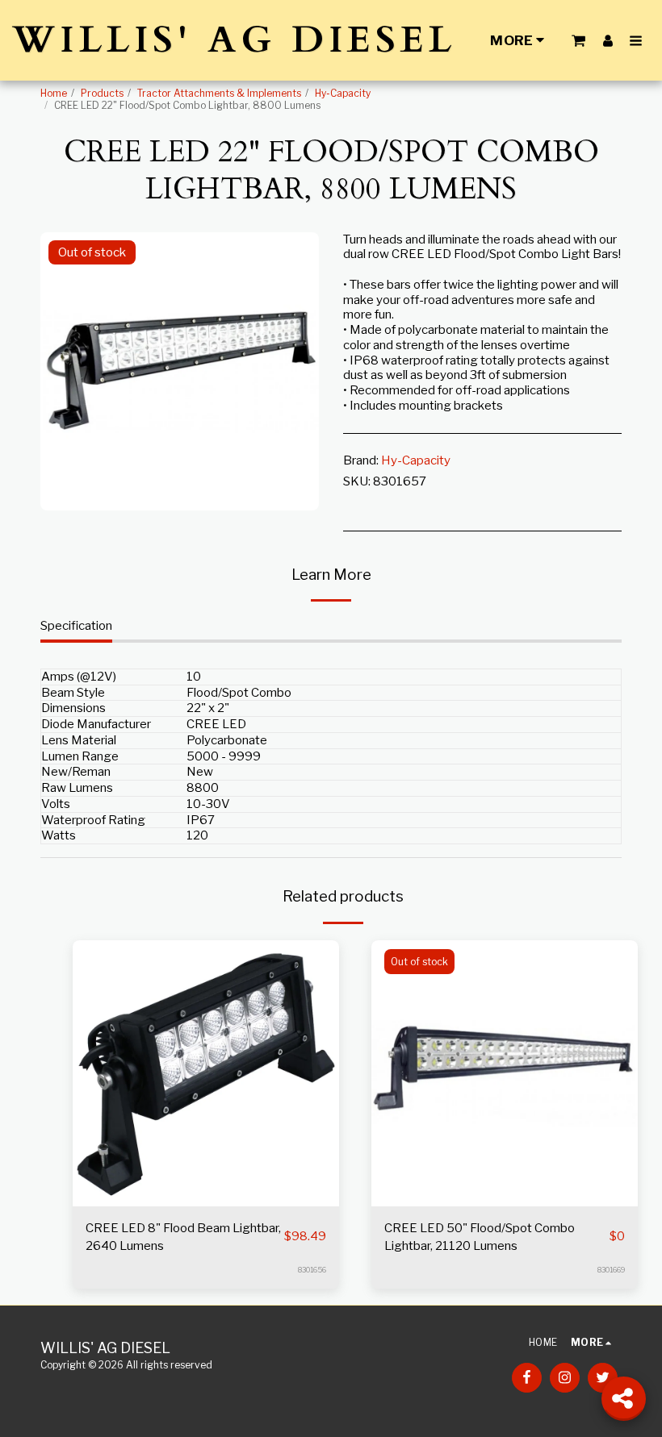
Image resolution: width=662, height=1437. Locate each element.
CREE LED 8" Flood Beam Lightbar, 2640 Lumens (183, 1237)
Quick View (206, 1170)
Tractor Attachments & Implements (219, 93)
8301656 (312, 1269)
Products (102, 93)
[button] (578, 40)
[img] (206, 1073)
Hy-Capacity (343, 93)
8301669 (611, 1269)
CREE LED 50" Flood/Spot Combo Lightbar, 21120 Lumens (479, 1237)
